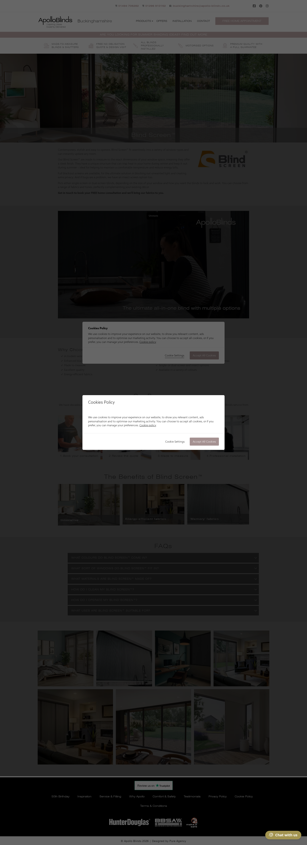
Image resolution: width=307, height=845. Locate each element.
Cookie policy (147, 425)
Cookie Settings (175, 441)
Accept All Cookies (204, 441)
